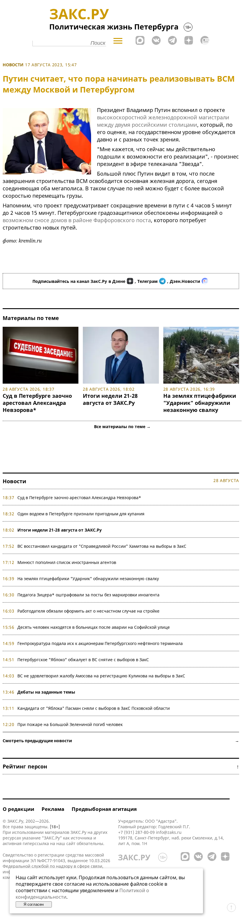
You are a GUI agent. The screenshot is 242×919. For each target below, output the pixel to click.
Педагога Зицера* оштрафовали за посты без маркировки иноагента (88, 595)
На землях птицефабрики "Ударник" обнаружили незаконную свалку (199, 402)
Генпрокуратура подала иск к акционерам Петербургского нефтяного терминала (100, 643)
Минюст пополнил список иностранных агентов (66, 562)
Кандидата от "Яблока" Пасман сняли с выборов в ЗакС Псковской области (93, 708)
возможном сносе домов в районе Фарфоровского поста (77, 220)
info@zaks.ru (169, 832)
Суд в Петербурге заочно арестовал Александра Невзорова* (37, 402)
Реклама (53, 809)
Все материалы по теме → (122, 426)
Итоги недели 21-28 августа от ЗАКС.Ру (110, 399)
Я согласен (34, 904)
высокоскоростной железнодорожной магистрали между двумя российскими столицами (163, 121)
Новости (13, 64)
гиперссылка (36, 843)
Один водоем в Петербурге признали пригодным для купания (80, 514)
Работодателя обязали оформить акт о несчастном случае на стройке (88, 611)
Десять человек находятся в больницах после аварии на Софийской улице (93, 627)
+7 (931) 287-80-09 (136, 832)
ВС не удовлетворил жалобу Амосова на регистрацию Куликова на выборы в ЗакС (101, 676)
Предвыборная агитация (104, 809)
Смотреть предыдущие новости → (121, 740)
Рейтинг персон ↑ (121, 766)
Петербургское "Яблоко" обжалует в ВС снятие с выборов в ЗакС (83, 659)
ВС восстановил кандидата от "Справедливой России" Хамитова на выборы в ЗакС (101, 546)
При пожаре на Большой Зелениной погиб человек (70, 724)
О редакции (18, 809)
